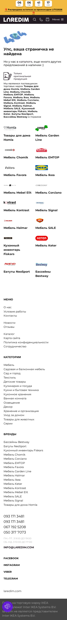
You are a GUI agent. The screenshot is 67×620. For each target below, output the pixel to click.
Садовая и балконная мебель (24, 369)
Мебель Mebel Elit (16, 492)
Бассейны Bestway (16, 442)
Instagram (12, 565)
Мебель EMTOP (14, 463)
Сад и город (12, 373)
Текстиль (10, 377)
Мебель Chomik (14, 454)
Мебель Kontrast (15, 488)
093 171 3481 (14, 516)
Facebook (11, 558)
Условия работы (15, 311)
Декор (8, 406)
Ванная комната (15, 398)
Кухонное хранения (17, 394)
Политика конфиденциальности (26, 342)
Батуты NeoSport (15, 446)
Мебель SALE (13, 496)
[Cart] (47, 19)
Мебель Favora (14, 467)
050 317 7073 (15, 532)
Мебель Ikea (12, 479)
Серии (8, 423)
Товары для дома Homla (20, 504)
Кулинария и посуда (18, 386)
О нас (7, 307)
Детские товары (15, 381)
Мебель (9, 365)
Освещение (12, 402)
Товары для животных (19, 419)
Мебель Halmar (14, 475)
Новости (9, 322)
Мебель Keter (13, 483)
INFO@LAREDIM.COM (19, 547)
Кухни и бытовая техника (21, 390)
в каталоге (24, 61)
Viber (8, 571)
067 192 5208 (15, 527)
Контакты (10, 315)
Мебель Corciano (15, 458)
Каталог (9, 334)
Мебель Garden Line (17, 471)
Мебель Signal (13, 500)
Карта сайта (12, 338)
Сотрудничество (15, 346)
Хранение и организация (21, 411)
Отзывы (9, 327)
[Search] (35, 19)
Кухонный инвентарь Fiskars (23, 450)
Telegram (11, 578)
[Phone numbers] (41, 19)
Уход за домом (14, 415)
